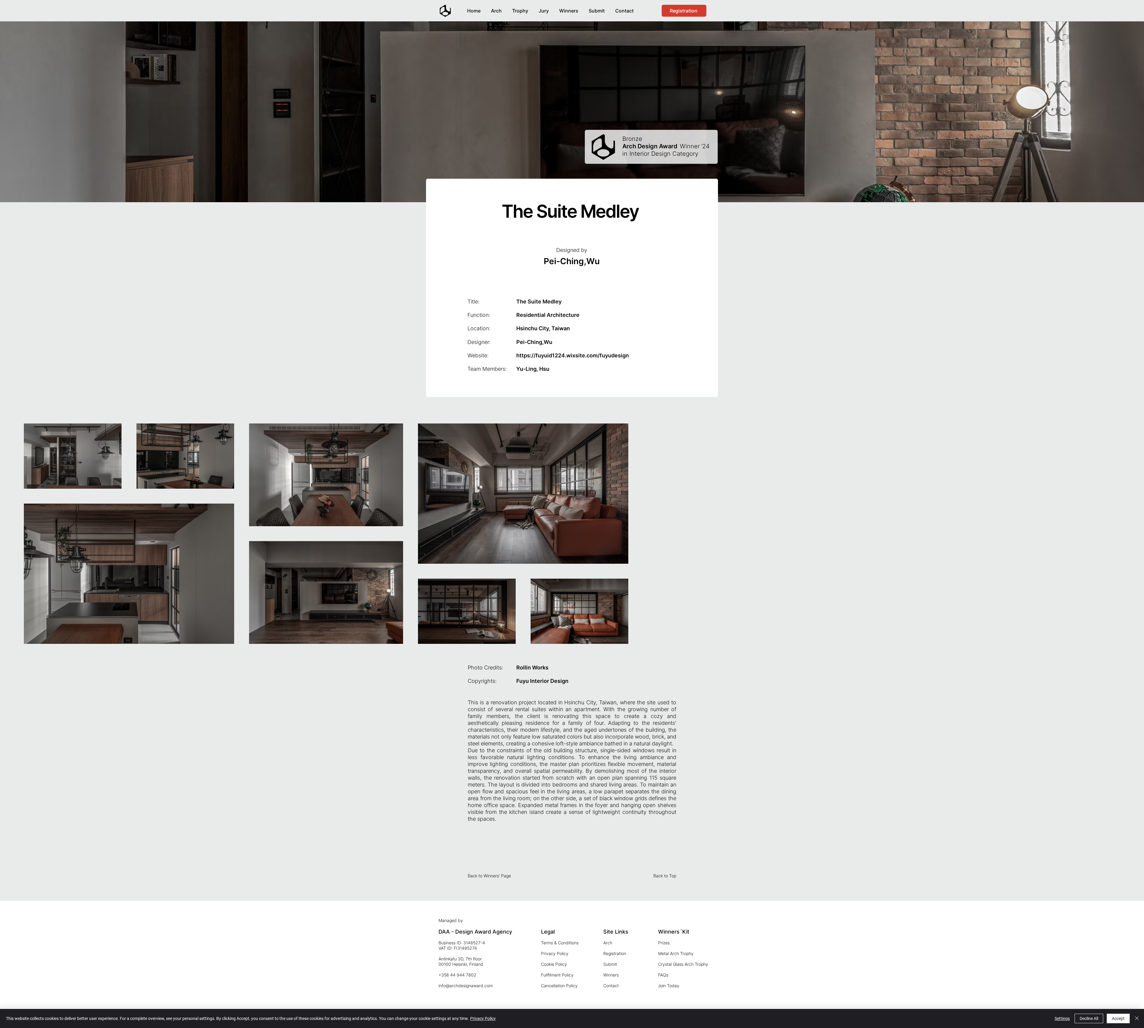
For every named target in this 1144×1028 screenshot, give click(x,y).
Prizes (664, 942)
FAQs (663, 974)
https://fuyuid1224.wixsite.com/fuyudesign (572, 355)
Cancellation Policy (559, 985)
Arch (607, 942)
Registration (614, 953)
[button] (568, 8)
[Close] (1136, 1018)
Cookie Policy (554, 964)
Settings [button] (1062, 1018)
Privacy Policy (554, 953)
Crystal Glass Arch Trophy (683, 964)
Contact (611, 985)
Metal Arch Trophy (676, 953)
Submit (610, 964)
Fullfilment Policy (557, 974)
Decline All (1089, 1018)
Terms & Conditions (560, 942)
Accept (1118, 1018)
